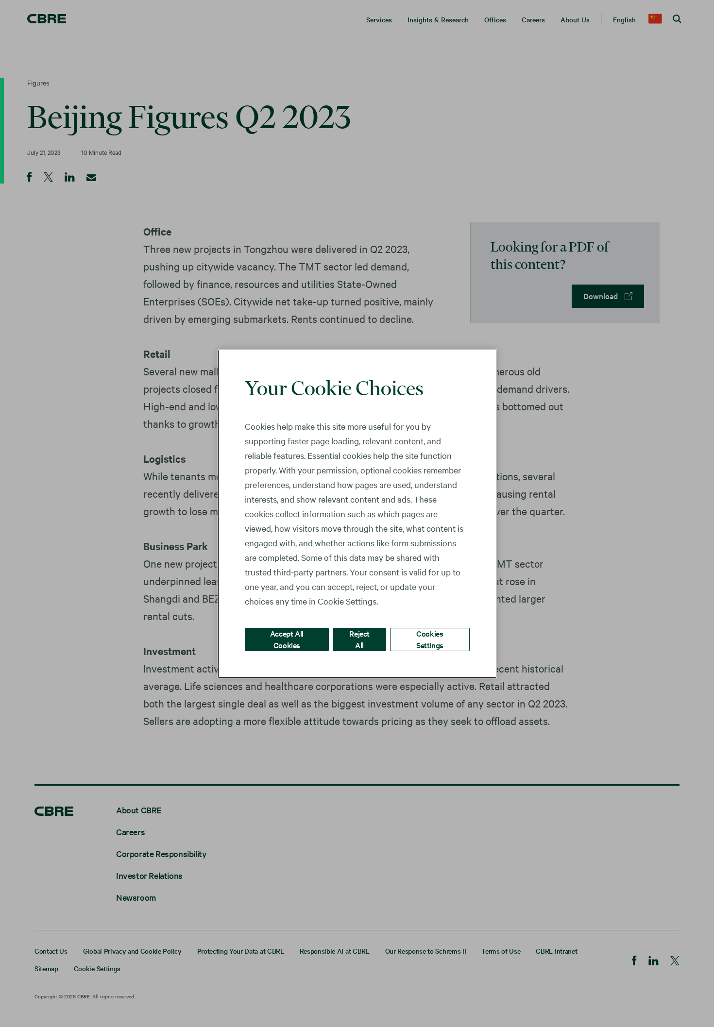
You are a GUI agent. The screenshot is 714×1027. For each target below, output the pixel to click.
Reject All (359, 639)
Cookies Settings (429, 639)
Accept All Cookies (287, 639)
